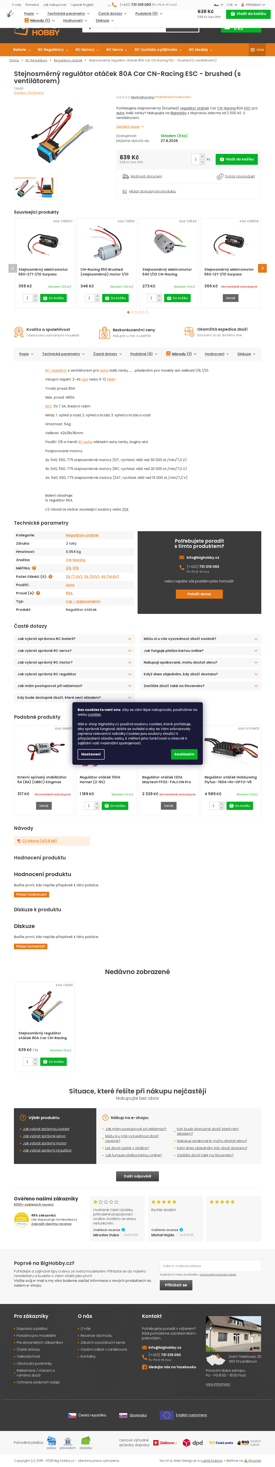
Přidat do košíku (237, 159)
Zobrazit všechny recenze (51, 1224)
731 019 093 (209, 566)
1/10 (76, 568)
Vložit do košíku (251, 13)
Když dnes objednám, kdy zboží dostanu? (181, 674)
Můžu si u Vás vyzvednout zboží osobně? (131, 1138)
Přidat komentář (30, 946)
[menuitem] (22, 49)
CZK (230, 4)
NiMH (111, 379)
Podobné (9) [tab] (141, 353)
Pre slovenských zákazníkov (40, 1342)
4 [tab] (139, 312)
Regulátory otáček (82, 535)
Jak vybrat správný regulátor (47, 1150)
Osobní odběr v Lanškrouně (104, 1349)
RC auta (85, 441)
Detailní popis (128, 126)
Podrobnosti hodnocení (173, 97)
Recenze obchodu (96, 1335)
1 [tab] (128, 312)
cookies (94, 714)
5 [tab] (143, 312)
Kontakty (88, 1356)
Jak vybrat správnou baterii (46, 1128)
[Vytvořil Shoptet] (245, 1460)
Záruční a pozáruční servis (103, 1342)
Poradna (32, 4)
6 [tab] (147, 312)
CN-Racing (226, 108)
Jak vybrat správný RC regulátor (46, 674)
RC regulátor (56, 370)
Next (262, 268)
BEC (48, 406)
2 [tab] (132, 312)
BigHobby (178, 112)
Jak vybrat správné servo (44, 1136)
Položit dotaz (199, 594)
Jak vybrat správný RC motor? (45, 662)
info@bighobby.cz (203, 557)
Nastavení (91, 754)
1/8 (68, 568)
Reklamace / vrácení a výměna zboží (36, 1373)
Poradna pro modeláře (36, 1335)
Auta (70, 584)
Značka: (28, 93)
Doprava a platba (32, 1328)
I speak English (82, 4)
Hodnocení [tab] (214, 353)
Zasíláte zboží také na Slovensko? (174, 685)
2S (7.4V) (74, 576)
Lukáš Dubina (212, 1460)
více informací (218, 1384)
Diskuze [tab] (244, 353)
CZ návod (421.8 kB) (39, 841)
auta (120, 112)
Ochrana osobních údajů (38, 1382)
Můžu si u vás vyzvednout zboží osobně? (180, 638)
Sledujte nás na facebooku (172, 1367)
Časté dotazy (105, 353)
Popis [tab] (24, 353)
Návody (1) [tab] (182, 353)
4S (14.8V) (110, 576)
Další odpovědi (137, 1176)
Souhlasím (184, 754)
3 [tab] (136, 312)
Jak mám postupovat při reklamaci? (49, 685)
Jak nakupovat (55, 4)
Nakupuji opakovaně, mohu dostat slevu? (180, 662)
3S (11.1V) (91, 576)
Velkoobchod (28, 1356)
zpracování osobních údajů (218, 1274)
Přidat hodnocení (31, 894)
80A (69, 593)
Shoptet (254, 1460)
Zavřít (140, 186)
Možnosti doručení (146, 176)
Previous (12, 268)
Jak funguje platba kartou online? (174, 650)
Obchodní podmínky (34, 1363)
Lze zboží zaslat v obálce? (127, 1148)
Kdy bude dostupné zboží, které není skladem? (59, 697)
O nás (16, 4)
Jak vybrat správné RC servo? (44, 650)
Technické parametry (61, 353)
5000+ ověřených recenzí (34, 1204)
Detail (230, 298)
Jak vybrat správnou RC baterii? (46, 638)
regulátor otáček (194, 108)
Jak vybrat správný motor (45, 1143)
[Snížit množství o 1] (202, 162)
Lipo (85, 379)
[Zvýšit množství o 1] (202, 156)
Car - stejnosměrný (83, 601)
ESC (247, 108)
